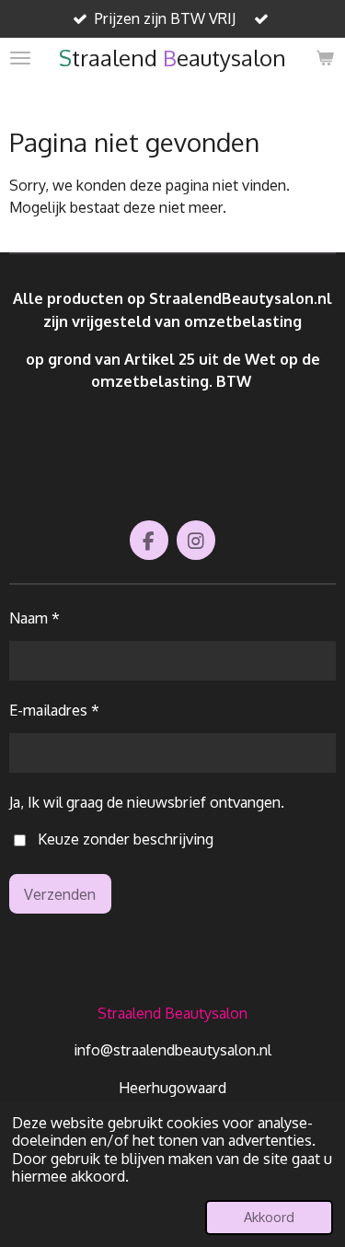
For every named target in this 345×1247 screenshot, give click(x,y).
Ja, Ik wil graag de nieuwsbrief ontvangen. (146, 801)
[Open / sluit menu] (20, 58)
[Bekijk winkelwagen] (325, 58)
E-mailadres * (54, 709)
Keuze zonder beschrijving (125, 838)
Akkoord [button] (269, 1216)
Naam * (34, 617)
